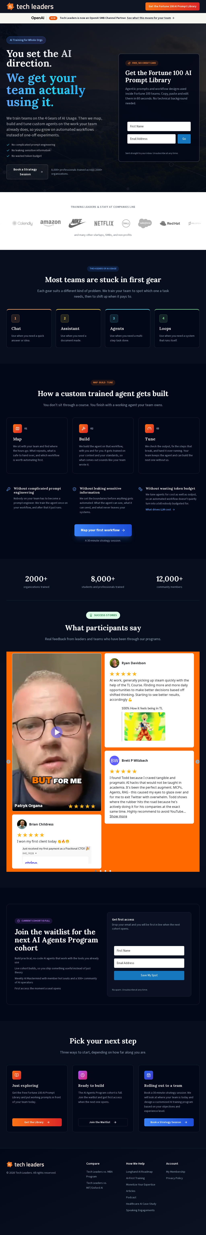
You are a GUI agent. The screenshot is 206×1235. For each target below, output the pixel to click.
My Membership (175, 1172)
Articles (130, 1191)
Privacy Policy (174, 1178)
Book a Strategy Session (25, 171)
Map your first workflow (100, 530)
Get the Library (33, 1122)
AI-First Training (135, 1178)
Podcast (131, 1197)
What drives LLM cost (158, 510)
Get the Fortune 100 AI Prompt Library (172, 6)
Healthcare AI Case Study (141, 1204)
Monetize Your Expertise (140, 1185)
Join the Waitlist (99, 1122)
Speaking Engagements (140, 1210)
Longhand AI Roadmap (139, 1172)
